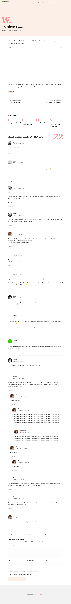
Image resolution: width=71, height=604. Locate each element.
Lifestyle (15, 30)
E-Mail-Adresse (30, 560)
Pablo (14, 161)
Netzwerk (20, 30)
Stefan (15, 273)
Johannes (15, 142)
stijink (15, 186)
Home (35, 3)
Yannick (15, 340)
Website (47, 560)
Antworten (10, 153)
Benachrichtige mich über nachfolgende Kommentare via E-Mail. (23, 571)
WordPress (41, 594)
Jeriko (15, 213)
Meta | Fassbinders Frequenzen (22, 181)
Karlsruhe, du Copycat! (53, 102)
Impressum (55, 3)
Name (9, 560)
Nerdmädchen (15, 102)
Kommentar (11, 545)
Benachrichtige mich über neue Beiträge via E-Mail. (20, 574)
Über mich (41, 3)
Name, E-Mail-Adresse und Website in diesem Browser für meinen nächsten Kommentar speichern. (32, 568)
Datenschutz (63, 3)
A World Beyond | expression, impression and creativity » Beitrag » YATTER (32, 534)
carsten (15, 376)
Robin (14, 296)
